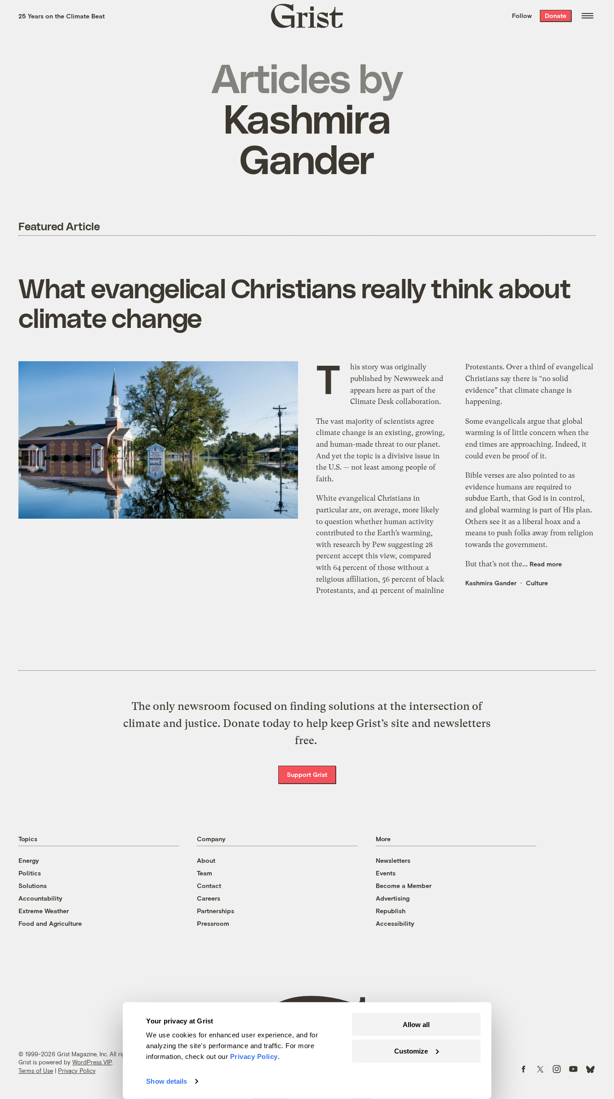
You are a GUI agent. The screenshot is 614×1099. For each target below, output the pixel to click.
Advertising (392, 898)
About (206, 860)
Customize (411, 1050)
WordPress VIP (92, 1062)
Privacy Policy (77, 1070)
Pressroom (213, 923)
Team (204, 873)
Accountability (40, 898)
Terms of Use (35, 1070)
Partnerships (215, 911)
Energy (28, 860)
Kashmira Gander (490, 583)
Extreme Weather (43, 911)
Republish (390, 911)
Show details (166, 1081)
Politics (29, 873)
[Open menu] (587, 16)
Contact (209, 885)
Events (386, 873)
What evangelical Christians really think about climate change (294, 302)
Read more (545, 564)
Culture (537, 583)
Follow (522, 15)
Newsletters (393, 860)
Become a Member (404, 885)
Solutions (32, 885)
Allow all (416, 1024)
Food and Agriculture (50, 923)
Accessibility (395, 923)
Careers (208, 898)
